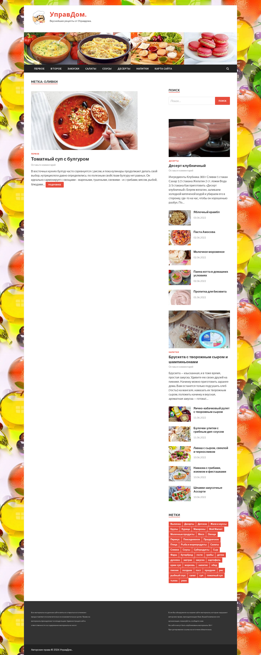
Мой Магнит (215, 529)
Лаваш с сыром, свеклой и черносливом (211, 449)
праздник (210, 570)
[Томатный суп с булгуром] (96, 122)
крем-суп (175, 565)
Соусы (107, 68)
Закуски (73, 68)
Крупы (174, 529)
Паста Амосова (204, 231)
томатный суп (215, 575)
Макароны (199, 529)
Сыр (215, 549)
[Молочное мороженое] (180, 264)
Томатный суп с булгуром (60, 159)
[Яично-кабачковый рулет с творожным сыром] (180, 420)
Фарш (173, 554)
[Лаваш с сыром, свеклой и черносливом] (180, 460)
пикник (174, 570)
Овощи (212, 534)
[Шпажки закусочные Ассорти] (180, 500)
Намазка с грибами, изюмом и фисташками (210, 469)
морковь (190, 565)
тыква (173, 580)
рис (221, 570)
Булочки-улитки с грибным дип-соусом (209, 429)
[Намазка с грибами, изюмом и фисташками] (180, 480)
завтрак (187, 559)
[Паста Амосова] (180, 244)
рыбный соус (178, 575)
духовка (175, 559)
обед (214, 565)
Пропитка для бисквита (210, 291)
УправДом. (68, 14)
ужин (184, 580)
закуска (200, 559)
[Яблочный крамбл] (180, 224)
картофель (214, 559)
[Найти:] (199, 101)
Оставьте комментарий (43, 164)
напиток (203, 565)
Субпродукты (201, 549)
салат (192, 575)
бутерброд (187, 554)
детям (220, 554)
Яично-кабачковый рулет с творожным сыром (212, 410)
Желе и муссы (219, 523)
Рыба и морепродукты (194, 544)
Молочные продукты (182, 534)
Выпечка (175, 523)
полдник (187, 570)
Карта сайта (163, 68)
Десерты (124, 68)
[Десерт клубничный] (199, 157)
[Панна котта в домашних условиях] (180, 284)
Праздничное (211, 539)
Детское (202, 523)
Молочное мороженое (209, 251)
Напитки (142, 68)
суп (201, 575)
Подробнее (54, 185)
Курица (186, 529)
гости (200, 554)
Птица (173, 544)
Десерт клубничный (187, 165)
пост (198, 570)
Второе (56, 68)
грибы (209, 554)
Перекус (175, 539)
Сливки (174, 549)
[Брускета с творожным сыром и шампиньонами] (199, 349)
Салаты (90, 68)
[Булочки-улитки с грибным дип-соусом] (180, 440)
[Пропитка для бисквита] (180, 304)
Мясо (201, 534)
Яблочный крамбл (207, 212)
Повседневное (191, 539)
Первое (39, 68)
